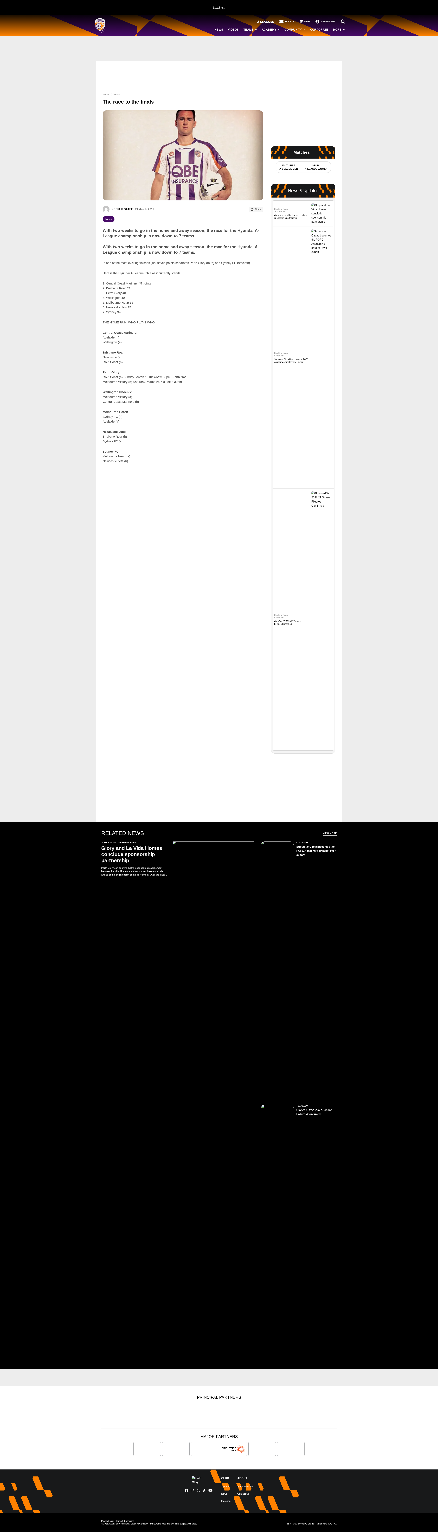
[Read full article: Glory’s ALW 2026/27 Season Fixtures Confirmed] (321, 619)
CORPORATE (319, 29)
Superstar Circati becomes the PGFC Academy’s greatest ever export (315, 850)
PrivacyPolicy (107, 1521)
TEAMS (248, 29)
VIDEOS (233, 29)
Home (106, 94)
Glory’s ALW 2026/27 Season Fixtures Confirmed (314, 1112)
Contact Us (243, 1493)
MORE (337, 29)
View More (330, 833)
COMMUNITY (293, 29)
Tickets (225, 1486)
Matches (225, 1501)
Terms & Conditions (125, 1521)
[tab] (288, 167)
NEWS (219, 29)
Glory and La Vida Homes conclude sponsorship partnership (131, 854)
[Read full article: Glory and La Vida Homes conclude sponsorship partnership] (321, 213)
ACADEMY (269, 29)
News (116, 94)
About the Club (245, 1486)
